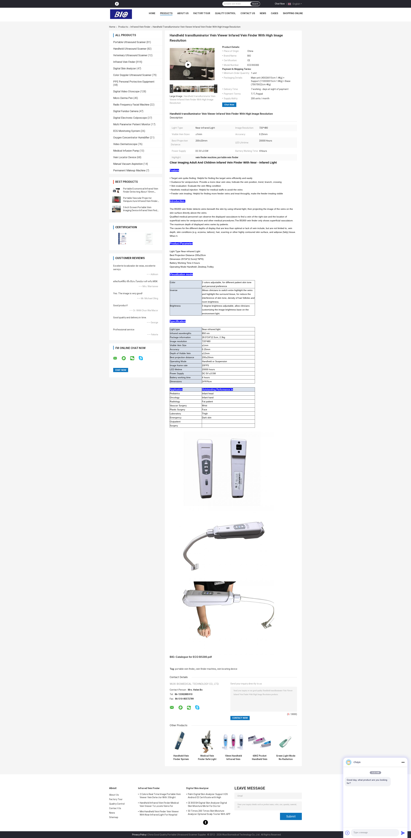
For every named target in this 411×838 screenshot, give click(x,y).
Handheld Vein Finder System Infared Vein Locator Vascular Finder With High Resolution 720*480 (181, 757)
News (263, 13)
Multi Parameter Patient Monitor (131, 124)
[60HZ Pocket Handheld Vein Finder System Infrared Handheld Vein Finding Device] (259, 741)
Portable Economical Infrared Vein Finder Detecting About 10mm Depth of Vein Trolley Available (140, 191)
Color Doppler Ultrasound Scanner (132, 75)
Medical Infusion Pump (126, 150)
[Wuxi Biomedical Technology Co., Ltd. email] (117, 358)
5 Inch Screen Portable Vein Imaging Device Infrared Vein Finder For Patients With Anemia (141, 210)
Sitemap (113, 817)
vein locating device (227, 669)
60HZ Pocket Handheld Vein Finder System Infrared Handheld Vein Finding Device (259, 757)
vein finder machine (206, 669)
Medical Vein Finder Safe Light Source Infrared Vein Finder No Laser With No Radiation (207, 757)
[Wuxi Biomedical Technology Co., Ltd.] (121, 14)
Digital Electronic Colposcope (130, 117)
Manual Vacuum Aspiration (128, 163)
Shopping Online (293, 13)
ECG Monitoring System (126, 130)
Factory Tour (201, 13)
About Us (182, 13)
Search (255, 4)
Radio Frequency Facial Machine (131, 104)
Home (152, 13)
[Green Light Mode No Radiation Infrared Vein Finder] (285, 741)
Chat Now (280, 3)
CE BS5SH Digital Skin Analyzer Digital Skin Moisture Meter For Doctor (207, 804)
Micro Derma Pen (123, 98)
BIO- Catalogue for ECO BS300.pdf (191, 657)
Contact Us (247, 13)
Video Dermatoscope (125, 144)
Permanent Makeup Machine (129, 170)
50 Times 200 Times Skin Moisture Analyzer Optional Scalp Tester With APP (209, 812)
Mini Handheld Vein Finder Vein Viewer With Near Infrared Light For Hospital (159, 813)
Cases (274, 13)
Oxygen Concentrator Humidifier (131, 137)
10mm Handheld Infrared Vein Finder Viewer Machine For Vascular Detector (233, 757)
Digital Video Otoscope (126, 91)
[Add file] (347, 832)
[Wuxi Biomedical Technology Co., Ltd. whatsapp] (126, 358)
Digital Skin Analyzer (124, 68)
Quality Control (225, 13)
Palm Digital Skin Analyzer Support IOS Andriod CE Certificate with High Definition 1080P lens (208, 796)
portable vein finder (185, 669)
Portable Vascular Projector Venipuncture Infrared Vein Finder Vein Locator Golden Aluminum (140, 201)
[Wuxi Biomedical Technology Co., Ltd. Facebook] (117, 4)
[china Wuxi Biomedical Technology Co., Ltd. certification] (122, 238)
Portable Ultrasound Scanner (129, 42)
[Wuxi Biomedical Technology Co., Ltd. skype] (143, 358)
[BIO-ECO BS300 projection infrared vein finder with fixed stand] (188, 64)
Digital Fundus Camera (125, 111)
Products (166, 13)
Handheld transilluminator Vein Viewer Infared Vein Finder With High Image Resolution (192, 99)
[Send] (403, 832)
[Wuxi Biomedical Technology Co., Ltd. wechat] (134, 358)
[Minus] (403, 762)
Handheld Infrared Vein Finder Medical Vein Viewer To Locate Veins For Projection (159, 805)
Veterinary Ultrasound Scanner (130, 55)
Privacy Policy (139, 834)
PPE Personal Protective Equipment (133, 81)
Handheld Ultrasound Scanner (129, 48)
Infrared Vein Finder (140, 27)
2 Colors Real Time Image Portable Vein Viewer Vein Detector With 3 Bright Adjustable (160, 796)
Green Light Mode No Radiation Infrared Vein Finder (285, 757)
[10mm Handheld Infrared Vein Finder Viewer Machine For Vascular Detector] (233, 741)
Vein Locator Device (124, 157)
